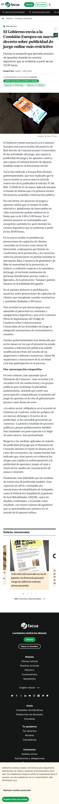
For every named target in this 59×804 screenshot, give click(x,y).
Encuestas (29, 719)
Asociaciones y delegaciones (30, 758)
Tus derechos (29, 731)
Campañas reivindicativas (29, 710)
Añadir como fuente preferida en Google (21, 81)
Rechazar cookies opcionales (17, 790)
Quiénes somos (29, 754)
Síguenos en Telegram (36, 85)
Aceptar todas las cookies (15, 799)
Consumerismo (29, 674)
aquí (15, 780)
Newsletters (29, 679)
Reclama (29, 735)
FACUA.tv (29, 670)
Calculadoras (29, 739)
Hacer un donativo (29, 646)
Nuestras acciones (29, 665)
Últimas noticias (29, 661)
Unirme (29, 4)
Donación (41, 4)
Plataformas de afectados (29, 714)
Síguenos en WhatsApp (14, 85)
